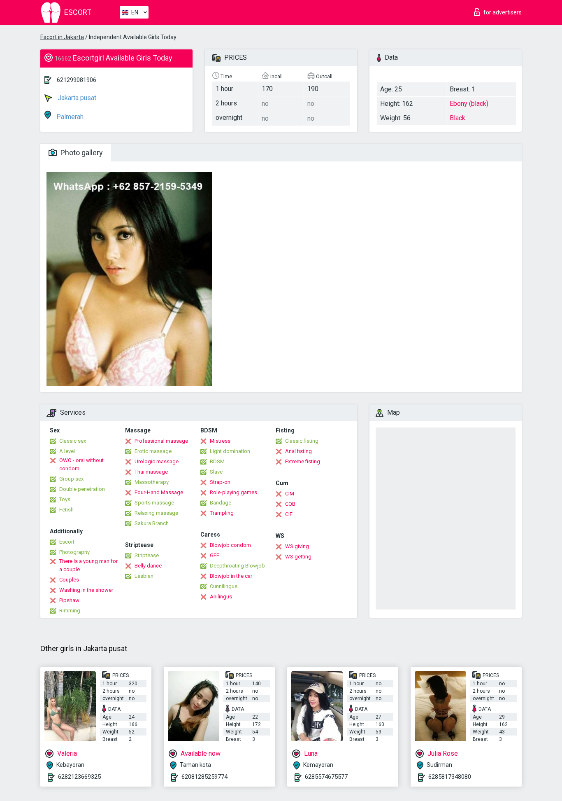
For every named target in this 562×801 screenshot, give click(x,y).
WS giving (297, 546)
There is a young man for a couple (88, 565)
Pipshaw (69, 600)
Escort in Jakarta (62, 37)
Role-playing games (233, 492)
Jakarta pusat (76, 98)
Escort (66, 542)
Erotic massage (153, 451)
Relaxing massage (156, 513)
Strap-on (220, 482)
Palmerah (69, 117)
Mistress (220, 441)
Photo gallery (81, 152)
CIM (289, 493)
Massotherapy (152, 482)
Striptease (147, 555)
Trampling (222, 513)
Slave (216, 472)
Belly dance (148, 566)
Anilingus (221, 596)
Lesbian (144, 576)
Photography (74, 552)
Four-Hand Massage (159, 492)
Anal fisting (298, 451)
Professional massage (161, 441)
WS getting (298, 556)
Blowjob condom (230, 545)
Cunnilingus (223, 586)
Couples (69, 580)
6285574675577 (326, 776)
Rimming (69, 610)
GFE (214, 555)
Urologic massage (157, 461)
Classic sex (72, 441)
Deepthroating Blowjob (237, 566)
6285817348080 (449, 776)
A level (67, 451)
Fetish (66, 510)
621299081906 (76, 80)
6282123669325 (79, 776)
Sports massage (154, 503)
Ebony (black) (469, 103)
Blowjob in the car (231, 576)
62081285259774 (204, 776)
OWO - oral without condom (81, 464)
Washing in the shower (86, 590)
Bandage (220, 503)
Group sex (71, 479)
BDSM (217, 461)
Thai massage (151, 472)
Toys (64, 499)
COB (290, 504)
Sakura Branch (152, 523)
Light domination (230, 451)
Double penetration (82, 489)
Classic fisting (301, 441)
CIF (289, 514)
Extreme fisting (302, 461)
